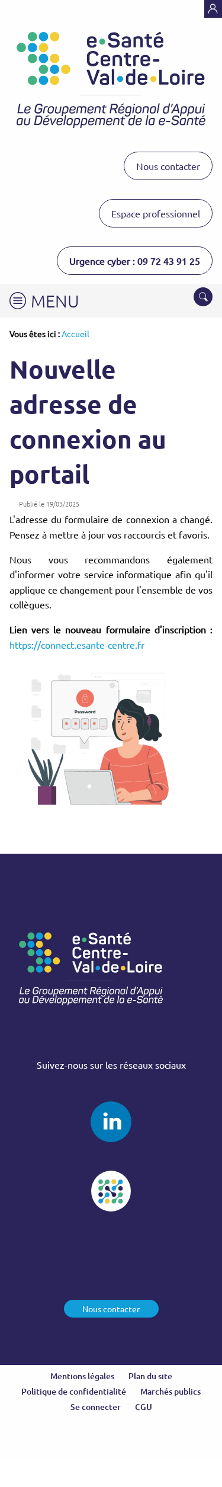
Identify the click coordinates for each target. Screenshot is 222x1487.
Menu (55, 300)
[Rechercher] (203, 296)
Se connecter (95, 1406)
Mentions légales (82, 1376)
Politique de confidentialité (73, 1391)
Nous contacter (168, 166)
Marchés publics (170, 1391)
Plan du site (150, 1376)
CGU (143, 1406)
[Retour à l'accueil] (111, 80)
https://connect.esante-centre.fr (76, 644)
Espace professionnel (155, 213)
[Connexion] (213, 9)
